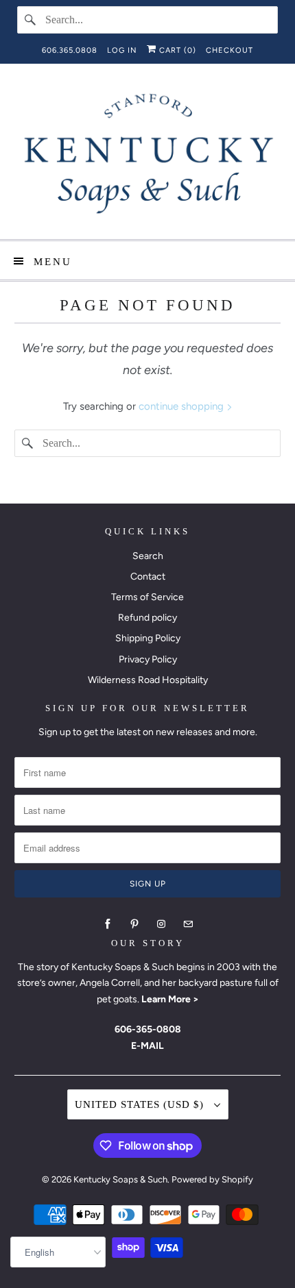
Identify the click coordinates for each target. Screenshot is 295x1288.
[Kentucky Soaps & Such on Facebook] (108, 924)
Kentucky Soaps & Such (120, 1179)
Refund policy (147, 617)
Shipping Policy (147, 638)
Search (147, 556)
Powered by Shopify (212, 1179)
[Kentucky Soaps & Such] (147, 156)
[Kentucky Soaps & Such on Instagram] (161, 924)
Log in (122, 50)
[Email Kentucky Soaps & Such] (188, 924)
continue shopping (182, 406)
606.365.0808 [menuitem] (69, 50)
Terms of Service (147, 597)
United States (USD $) (141, 1104)
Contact (147, 576)
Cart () (176, 50)
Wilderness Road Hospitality (148, 680)
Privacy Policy (148, 659)
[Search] (31, 20)
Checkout (229, 50)
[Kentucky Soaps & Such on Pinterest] (134, 924)
